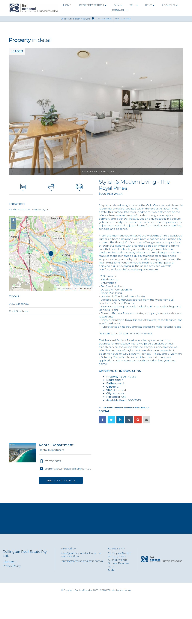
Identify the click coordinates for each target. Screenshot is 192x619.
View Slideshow (19, 303)
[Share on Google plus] (138, 419)
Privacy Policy (12, 566)
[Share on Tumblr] (129, 419)
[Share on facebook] (102, 419)
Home (67, 5)
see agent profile (60, 480)
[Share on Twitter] (111, 419)
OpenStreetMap (68, 288)
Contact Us (120, 9)
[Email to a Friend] (146, 419)
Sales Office (68, 548)
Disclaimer (9, 561)
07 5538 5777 (116, 548)
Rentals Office (70, 556)
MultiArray (125, 590)
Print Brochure (18, 311)
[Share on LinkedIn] (120, 419)
